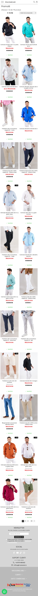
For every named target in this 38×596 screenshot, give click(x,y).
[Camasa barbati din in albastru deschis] (28, 239)
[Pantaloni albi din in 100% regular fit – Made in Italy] (28, 281)
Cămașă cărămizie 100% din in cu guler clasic (9, 465)
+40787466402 (20, 562)
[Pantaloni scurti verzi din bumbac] (28, 491)
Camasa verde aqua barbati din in (28, 45)
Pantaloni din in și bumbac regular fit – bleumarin (9, 339)
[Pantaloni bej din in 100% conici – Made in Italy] (28, 407)
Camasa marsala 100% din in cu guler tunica (9, 507)
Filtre (10, 13)
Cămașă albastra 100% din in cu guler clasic (9, 213)
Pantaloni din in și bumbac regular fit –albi (28, 339)
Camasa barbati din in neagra (28, 381)
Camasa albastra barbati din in (28, 129)
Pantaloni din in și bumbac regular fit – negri (9, 255)
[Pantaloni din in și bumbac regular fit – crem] (9, 113)
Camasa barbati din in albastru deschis (28, 255)
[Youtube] (17, 552)
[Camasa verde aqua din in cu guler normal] (9, 281)
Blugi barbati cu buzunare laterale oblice (9, 423)
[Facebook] (14, 552)
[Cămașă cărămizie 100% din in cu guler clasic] (9, 449)
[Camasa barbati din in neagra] (28, 365)
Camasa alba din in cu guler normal (28, 213)
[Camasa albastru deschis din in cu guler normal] (28, 71)
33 (31, 521)
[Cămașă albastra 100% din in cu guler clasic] (9, 197)
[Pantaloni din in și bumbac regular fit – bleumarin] (9, 323)
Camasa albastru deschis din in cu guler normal (28, 87)
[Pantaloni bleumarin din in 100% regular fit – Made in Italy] (28, 155)
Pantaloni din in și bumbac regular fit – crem (9, 129)
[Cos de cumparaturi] (37, 2)
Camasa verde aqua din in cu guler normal (9, 297)
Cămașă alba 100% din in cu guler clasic (28, 465)
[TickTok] (20, 552)
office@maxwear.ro (20, 565)
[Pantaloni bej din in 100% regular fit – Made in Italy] (9, 155)
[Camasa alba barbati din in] (9, 71)
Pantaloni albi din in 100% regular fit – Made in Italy (28, 297)
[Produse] (2, 2)
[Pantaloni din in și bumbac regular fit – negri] (9, 239)
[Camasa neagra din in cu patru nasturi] (9, 29)
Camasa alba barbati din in (9, 87)
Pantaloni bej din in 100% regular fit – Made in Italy (10, 171)
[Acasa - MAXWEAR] (10, 2)
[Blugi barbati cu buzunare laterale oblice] (9, 407)
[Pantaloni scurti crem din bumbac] (9, 365)
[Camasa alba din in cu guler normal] (28, 197)
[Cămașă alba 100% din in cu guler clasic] (28, 449)
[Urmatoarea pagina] (34, 521)
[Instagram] (24, 552)
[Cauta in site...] (34, 2)
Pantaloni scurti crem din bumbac (9, 381)
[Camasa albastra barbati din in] (28, 113)
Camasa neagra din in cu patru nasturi (9, 45)
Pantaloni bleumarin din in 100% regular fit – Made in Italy (28, 171)
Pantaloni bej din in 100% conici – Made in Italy (28, 423)
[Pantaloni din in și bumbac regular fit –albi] (28, 323)
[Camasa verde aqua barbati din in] (28, 29)
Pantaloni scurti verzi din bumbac (28, 507)
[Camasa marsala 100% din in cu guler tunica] (9, 491)
